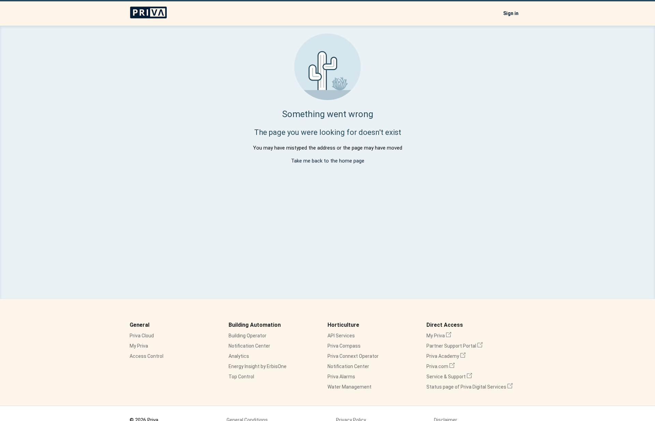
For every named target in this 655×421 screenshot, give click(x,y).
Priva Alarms (341, 376)
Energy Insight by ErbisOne (258, 366)
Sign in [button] (511, 13)
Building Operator (247, 335)
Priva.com (440, 366)
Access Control (146, 356)
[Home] (148, 17)
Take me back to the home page (327, 161)
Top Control (241, 376)
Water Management (350, 387)
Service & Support (449, 376)
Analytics (239, 356)
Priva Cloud (142, 335)
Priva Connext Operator (353, 356)
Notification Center (249, 346)
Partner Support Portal (454, 346)
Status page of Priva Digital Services (469, 387)
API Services (341, 335)
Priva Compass (344, 346)
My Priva (139, 346)
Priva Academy (446, 356)
